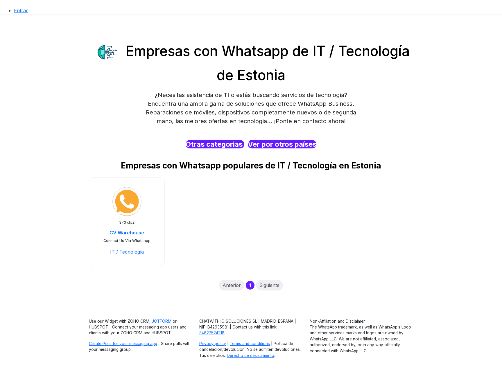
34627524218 (212, 333)
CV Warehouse (127, 233)
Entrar (21, 10)
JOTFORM (161, 321)
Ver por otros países (282, 144)
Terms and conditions (250, 343)
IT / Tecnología (127, 252)
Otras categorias (215, 144)
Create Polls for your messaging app (123, 343)
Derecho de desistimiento (250, 355)
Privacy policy (212, 343)
